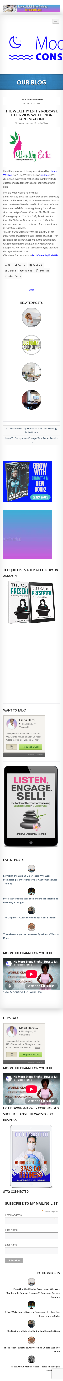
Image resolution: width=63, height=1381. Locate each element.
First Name (11, 1229)
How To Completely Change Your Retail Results (31, 438)
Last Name (11, 1244)
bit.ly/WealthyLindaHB (45, 255)
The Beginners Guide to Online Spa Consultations (30, 917)
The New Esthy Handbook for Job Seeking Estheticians (33, 430)
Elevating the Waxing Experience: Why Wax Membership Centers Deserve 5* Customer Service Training (30, 879)
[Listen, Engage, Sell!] (31, 807)
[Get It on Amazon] (31, 602)
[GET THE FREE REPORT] (31, 1156)
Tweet (30, 289)
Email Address (30, 1215)
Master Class (42, 123)
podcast (45, 174)
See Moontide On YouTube (22, 992)
